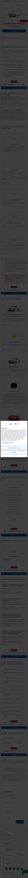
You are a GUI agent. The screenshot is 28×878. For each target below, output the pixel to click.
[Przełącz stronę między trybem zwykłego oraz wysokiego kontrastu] (15, 423)
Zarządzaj (14, 452)
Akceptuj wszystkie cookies (14, 448)
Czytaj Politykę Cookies (7, 442)
